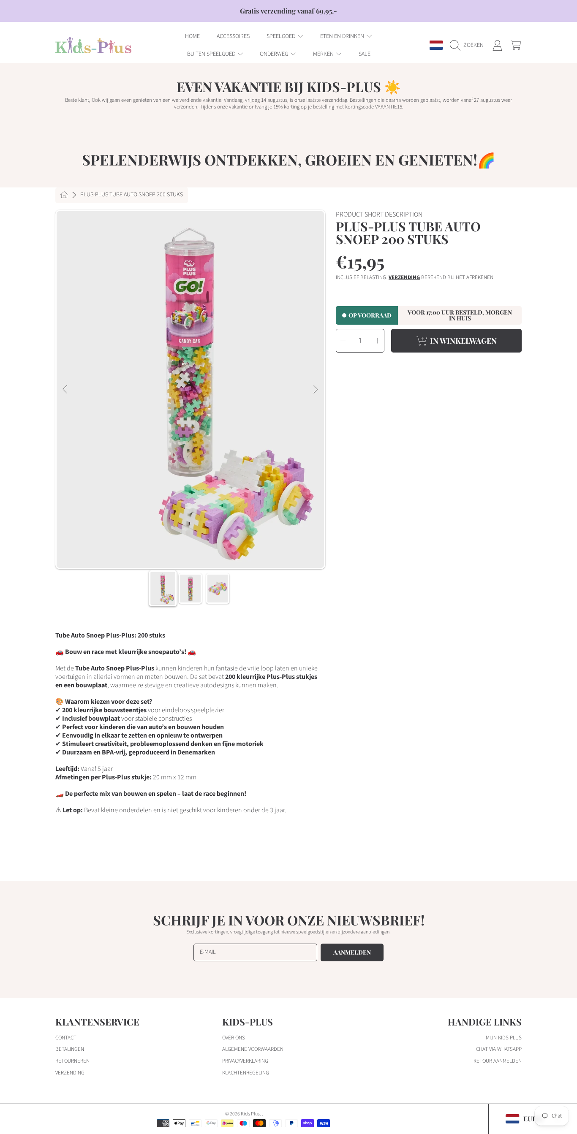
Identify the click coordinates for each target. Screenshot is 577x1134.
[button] (469, 45)
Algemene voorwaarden (252, 1049)
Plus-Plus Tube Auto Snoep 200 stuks (131, 195)
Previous (65, 390)
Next (315, 390)
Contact (65, 1038)
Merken (324, 54)
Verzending (404, 277)
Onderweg (274, 54)
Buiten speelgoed (212, 54)
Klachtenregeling (245, 1073)
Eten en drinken (342, 36)
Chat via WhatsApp (499, 1049)
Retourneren (72, 1061)
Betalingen (69, 1049)
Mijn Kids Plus (504, 1038)
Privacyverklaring (245, 1061)
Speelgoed (282, 36)
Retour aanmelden (498, 1061)
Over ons (233, 1038)
